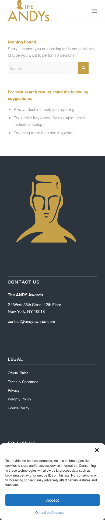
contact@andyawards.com (31, 321)
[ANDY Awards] (43, 11)
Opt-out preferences (49, 512)
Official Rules (18, 372)
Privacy (14, 390)
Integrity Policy (20, 398)
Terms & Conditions (23, 381)
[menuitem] (94, 10)
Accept (52, 500)
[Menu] (94, 10)
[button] (97, 450)
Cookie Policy (18, 407)
